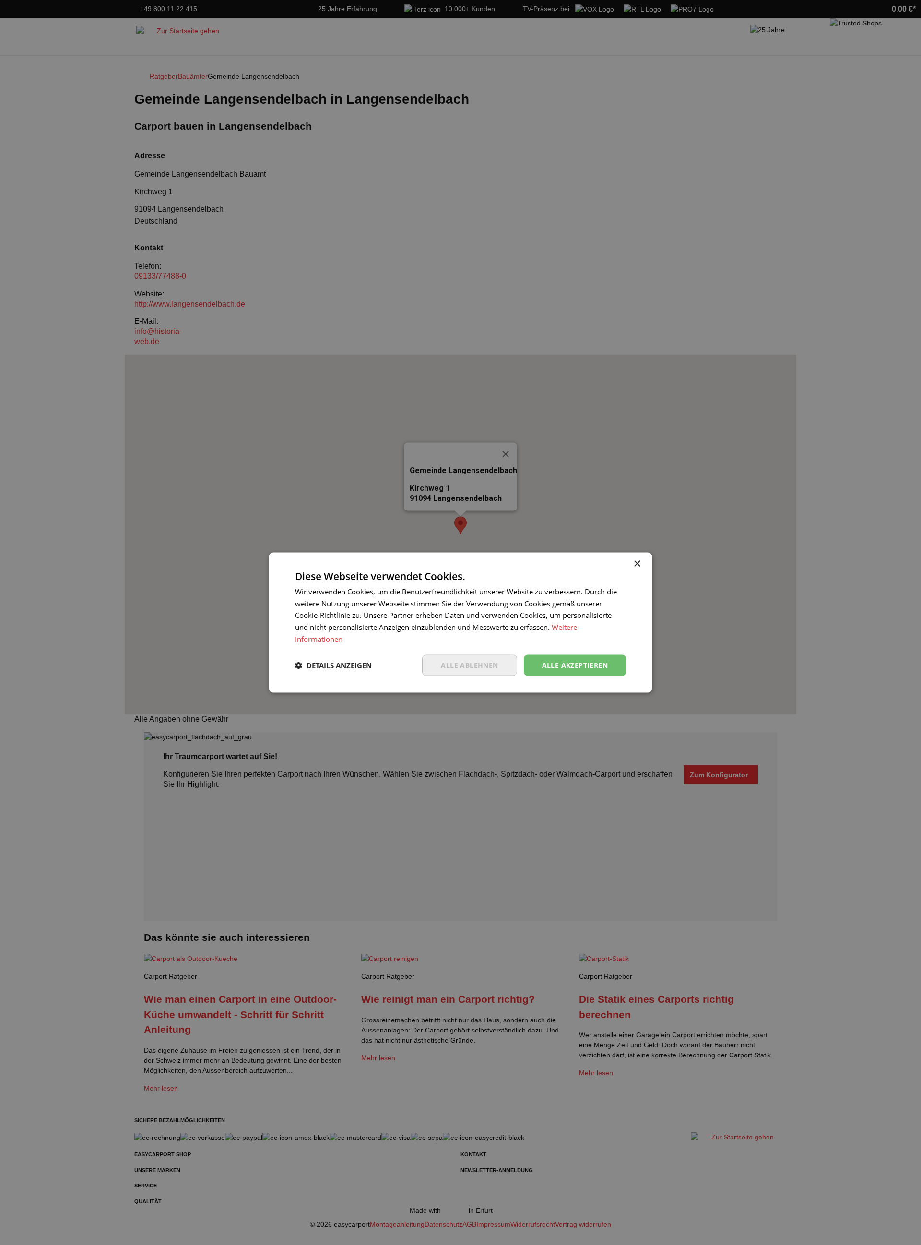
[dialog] (460, 622)
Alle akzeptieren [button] (575, 664)
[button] (333, 665)
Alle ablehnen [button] (469, 664)
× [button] (636, 563)
